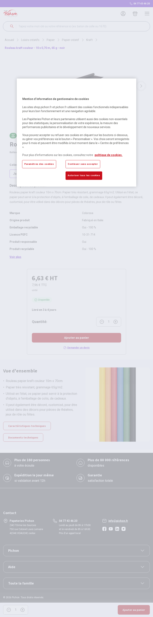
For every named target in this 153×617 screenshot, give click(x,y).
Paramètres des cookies (39, 164)
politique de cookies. (109, 155)
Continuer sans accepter (83, 164)
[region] (76, 132)
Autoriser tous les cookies (84, 175)
